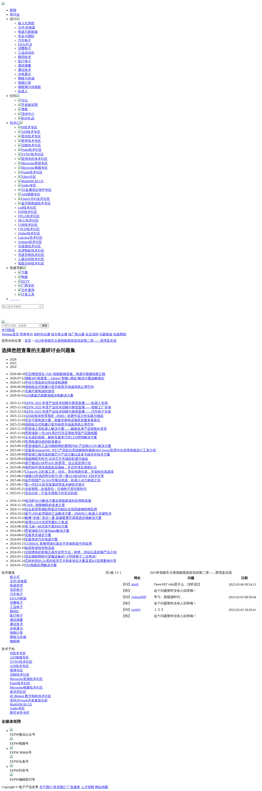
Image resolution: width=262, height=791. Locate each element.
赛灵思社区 (18, 692)
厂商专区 (27, 285)
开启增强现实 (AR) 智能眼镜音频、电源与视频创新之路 (65, 374)
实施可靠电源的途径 (39, 391)
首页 (28, 340)
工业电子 (16, 607)
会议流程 (91, 334)
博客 (24, 109)
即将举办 (26, 334)
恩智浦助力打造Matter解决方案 (47, 530)
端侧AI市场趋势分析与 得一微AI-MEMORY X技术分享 (64, 476)
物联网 (15, 641)
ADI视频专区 (19, 657)
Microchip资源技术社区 (26, 679)
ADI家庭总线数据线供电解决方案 (49, 395)
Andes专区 (17, 708)
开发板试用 (29, 104)
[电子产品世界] (3, 4)
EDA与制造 (18, 598)
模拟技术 (24, 57)
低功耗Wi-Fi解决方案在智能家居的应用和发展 (58, 500)
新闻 (13, 10)
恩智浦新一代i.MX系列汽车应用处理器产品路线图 (61, 433)
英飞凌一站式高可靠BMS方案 (46, 526)
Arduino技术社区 (30, 242)
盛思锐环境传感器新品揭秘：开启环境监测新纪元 (61, 467)
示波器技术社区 (29, 246)
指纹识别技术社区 (31, 263)
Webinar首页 (10, 334)
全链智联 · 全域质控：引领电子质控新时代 (56, 489)
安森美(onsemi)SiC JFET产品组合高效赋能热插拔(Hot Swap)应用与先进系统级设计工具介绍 (90, 450)
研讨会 (15, 14)
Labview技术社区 (30, 237)
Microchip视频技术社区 (26, 687)
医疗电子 (24, 61)
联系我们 (59, 787)
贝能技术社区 (19, 674)
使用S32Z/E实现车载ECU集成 (46, 522)
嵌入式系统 (26, 23)
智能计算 (24, 82)
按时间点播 (42, 334)
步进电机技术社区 (31, 250)
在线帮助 (119, 334)
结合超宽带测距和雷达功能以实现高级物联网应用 (61, 509)
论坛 (24, 100)
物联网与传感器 (29, 87)
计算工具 (27, 294)
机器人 (23, 91)
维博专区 (16, 670)
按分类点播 (59, 334)
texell (134, 584)
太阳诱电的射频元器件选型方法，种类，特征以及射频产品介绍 (71, 552)
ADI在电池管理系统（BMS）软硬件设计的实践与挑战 (64, 416)
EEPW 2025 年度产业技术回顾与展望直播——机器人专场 (66, 403)
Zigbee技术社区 (29, 233)
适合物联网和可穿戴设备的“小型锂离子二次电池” (61, 556)
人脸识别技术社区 (31, 259)
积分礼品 (27, 118)
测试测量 (24, 65)
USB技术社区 (28, 224)
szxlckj (135, 609)
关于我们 (45, 787)
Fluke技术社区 (20, 683)
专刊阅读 (8, 330)
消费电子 (24, 48)
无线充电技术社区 (31, 255)
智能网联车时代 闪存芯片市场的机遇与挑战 (56, 458)
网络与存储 (26, 78)
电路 (24, 277)
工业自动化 (26, 52)
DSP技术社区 (27, 212)
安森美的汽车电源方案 (41, 539)
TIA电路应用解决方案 (41, 565)
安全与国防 (26, 36)
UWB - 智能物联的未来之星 (45, 505)
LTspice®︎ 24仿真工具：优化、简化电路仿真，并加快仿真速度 (69, 471)
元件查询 (27, 290)
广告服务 (73, 787)
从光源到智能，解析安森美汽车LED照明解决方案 (61, 437)
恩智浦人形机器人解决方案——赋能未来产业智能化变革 (66, 428)
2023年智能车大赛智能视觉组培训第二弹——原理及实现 (75, 340)
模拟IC (15, 611)
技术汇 (15, 122)
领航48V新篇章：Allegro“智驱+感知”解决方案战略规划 (64, 378)
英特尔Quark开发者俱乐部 (28, 700)
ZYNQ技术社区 (21, 661)
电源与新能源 (28, 32)
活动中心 (27, 113)
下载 (24, 272)
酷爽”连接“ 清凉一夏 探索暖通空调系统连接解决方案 (63, 518)
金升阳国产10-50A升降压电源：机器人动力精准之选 (63, 480)
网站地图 (101, 787)
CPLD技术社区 (29, 229)
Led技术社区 (27, 207)
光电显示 (24, 74)
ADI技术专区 (19, 666)
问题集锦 (105, 334)
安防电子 (16, 590)
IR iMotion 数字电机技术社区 (30, 696)
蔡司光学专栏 (19, 712)
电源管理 (16, 585)
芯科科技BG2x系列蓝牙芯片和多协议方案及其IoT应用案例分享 (70, 560)
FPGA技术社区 (29, 216)
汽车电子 (24, 40)
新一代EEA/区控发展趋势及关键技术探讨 (55, 484)
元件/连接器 (26, 27)
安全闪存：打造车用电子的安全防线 (51, 493)
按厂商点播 (76, 334)
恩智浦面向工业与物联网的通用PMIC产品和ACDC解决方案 (68, 446)
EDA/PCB (25, 44)
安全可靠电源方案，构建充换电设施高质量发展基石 (62, 420)
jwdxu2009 (138, 597)
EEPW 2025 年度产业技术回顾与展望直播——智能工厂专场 (68, 407)
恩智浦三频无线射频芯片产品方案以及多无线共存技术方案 (67, 454)
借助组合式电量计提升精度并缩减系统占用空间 (59, 387)
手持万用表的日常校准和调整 (46, 382)
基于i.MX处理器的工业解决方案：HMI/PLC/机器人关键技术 (68, 513)
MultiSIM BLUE (21, 704)
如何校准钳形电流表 (39, 548)
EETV (25, 281)
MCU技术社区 (28, 220)
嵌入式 (15, 577)
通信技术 (24, 70)
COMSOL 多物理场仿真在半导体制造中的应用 (58, 543)
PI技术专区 (18, 653)
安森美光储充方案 (38, 535)
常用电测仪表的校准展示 (43, 441)
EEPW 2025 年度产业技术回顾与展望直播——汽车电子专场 (68, 411)
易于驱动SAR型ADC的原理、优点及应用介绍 (58, 463)
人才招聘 (87, 787)
